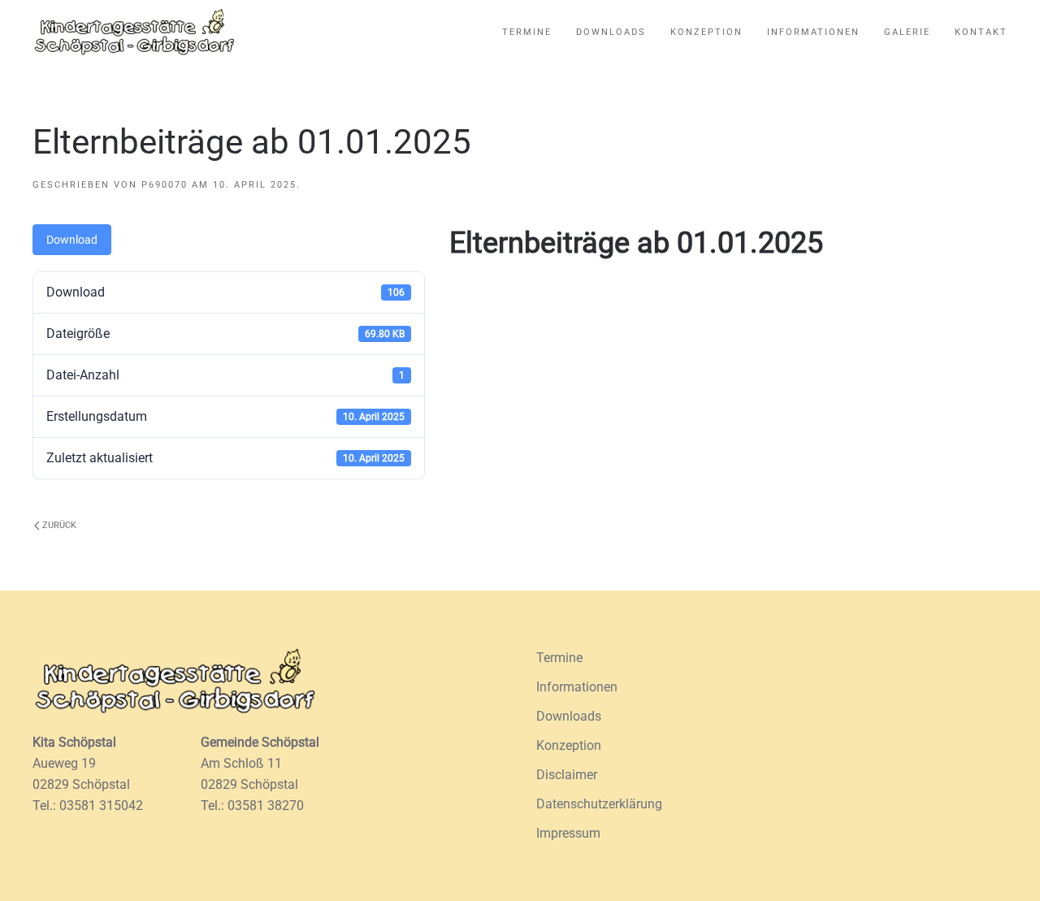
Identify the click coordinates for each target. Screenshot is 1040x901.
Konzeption (706, 32)
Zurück (59, 525)
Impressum (568, 833)
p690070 (164, 185)
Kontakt (981, 32)
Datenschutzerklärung (599, 804)
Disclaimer (566, 774)
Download (72, 239)
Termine (527, 32)
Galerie (907, 32)
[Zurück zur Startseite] (134, 32)
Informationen (813, 32)
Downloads (611, 32)
